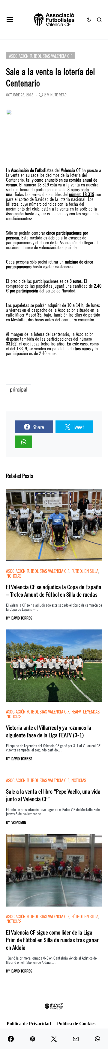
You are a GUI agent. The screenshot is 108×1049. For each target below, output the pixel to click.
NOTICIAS (14, 575)
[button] (10, 19)
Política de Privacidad (29, 1023)
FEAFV (75, 711)
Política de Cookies (76, 1023)
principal (18, 389)
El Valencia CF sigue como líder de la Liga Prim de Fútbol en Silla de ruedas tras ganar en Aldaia (52, 939)
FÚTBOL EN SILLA (84, 570)
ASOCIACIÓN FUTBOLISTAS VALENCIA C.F (40, 55)
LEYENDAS (91, 711)
